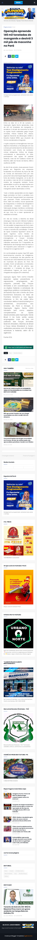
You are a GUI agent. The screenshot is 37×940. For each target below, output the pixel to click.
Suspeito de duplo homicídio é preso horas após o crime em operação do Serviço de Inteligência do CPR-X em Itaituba (22, 808)
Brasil (6, 871)
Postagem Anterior (8, 456)
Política (6, 876)
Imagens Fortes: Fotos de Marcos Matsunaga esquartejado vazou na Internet (21, 796)
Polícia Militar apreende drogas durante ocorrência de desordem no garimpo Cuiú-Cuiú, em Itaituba (22, 840)
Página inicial (7, 27)
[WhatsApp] (13, 56)
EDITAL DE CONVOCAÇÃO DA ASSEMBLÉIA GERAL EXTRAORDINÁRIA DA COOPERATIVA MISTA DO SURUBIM (17, 390)
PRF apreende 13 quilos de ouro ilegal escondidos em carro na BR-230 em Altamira (16, 415)
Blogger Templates (17, 936)
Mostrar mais (29, 368)
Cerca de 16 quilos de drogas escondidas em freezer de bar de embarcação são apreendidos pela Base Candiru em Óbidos (18, 440)
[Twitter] (16, 56)
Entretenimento (20, 871)
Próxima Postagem (28, 456)
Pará (13, 27)
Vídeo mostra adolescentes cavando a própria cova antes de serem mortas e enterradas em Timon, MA (22, 829)
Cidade (11, 871)
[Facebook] (9, 56)
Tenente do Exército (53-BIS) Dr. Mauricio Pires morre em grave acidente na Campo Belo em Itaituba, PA (17, 910)
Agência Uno (28, 936)
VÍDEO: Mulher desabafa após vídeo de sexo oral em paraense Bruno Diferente (22, 819)
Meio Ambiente (8, 873)
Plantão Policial (18, 353)
